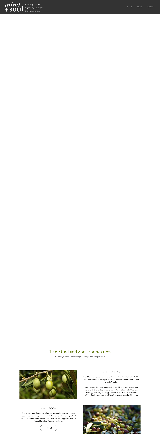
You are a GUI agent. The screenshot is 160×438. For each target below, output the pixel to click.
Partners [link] (151, 7)
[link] (24, 7)
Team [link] (139, 7)
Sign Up (48, 428)
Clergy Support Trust (118, 390)
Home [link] (129, 7)
